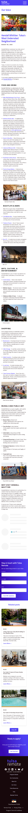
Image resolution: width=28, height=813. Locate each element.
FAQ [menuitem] (14, 791)
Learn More (6, 643)
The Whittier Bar (7, 216)
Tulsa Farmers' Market (9, 373)
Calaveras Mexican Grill (9, 148)
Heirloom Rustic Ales (8, 118)
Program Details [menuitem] (14, 774)
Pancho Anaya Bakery (8, 169)
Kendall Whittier (7, 79)
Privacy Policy (17, 808)
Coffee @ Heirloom (16, 130)
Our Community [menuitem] (14, 778)
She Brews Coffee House (9, 158)
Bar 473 (5, 239)
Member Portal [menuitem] (14, 795)
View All (14, 730)
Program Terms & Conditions (14, 810)
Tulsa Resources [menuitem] (14, 788)
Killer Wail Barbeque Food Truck (11, 97)
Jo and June (6, 365)
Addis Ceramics (7, 357)
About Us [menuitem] (14, 781)
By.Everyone (6, 341)
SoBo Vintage (7, 349)
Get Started (14, 751)
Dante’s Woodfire (7, 138)
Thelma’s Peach (7, 223)
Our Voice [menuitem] (14, 785)
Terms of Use (7, 808)
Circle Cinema (6, 280)
